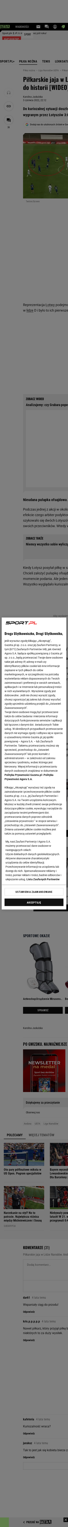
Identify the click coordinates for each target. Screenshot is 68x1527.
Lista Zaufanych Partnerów (43, 879)
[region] (34, 764)
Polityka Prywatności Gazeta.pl (23, 774)
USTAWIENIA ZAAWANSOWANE (33, 891)
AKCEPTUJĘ (34, 902)
